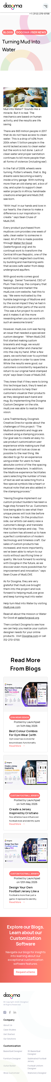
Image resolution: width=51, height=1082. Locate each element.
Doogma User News (31, 32)
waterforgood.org (28, 617)
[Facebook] (9, 1012)
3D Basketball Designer (34, 1052)
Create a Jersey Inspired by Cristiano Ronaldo (23, 813)
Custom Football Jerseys (24, 795)
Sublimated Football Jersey (37, 1059)
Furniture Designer (12, 1058)
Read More (15, 745)
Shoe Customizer (11, 1073)
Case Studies (9, 1029)
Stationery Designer (37, 1073)
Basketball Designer (12, 1051)
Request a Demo (25, 972)
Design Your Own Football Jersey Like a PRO (24, 891)
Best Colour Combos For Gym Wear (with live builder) (23, 735)
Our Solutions (9, 1038)
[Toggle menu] (45, 6)
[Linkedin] (14, 1012)
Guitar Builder (9, 1065)
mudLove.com (11, 607)
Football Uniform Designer (35, 1067)
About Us (7, 1025)
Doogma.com (30, 636)
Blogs (8, 32)
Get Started (9, 1034)
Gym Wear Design (19, 717)
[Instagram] (4, 1012)
